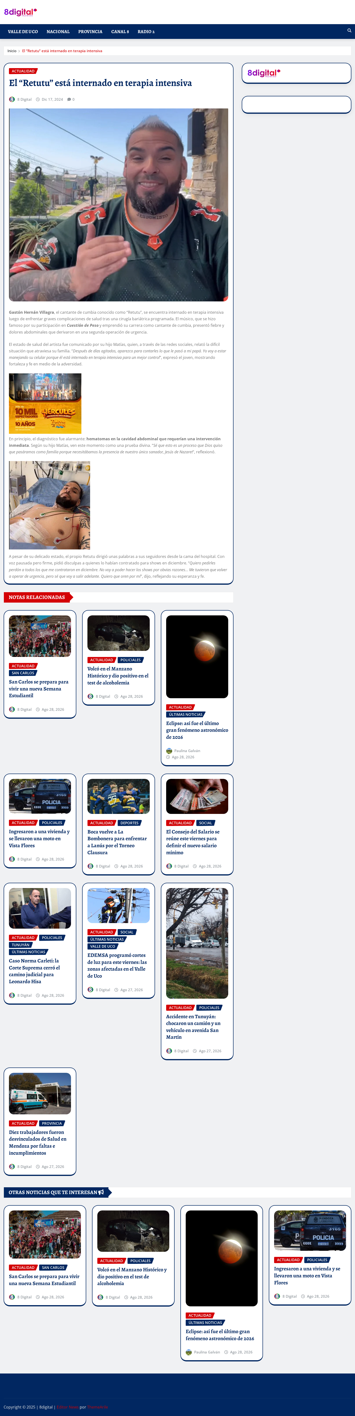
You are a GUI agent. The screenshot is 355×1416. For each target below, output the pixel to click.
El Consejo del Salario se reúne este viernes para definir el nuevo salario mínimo (193, 842)
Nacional (58, 31)
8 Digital (24, 99)
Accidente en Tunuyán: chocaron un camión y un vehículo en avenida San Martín (193, 1027)
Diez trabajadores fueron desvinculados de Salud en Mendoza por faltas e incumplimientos (37, 1143)
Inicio (11, 50)
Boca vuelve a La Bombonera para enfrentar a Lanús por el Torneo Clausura (117, 842)
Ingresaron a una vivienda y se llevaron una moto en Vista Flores (39, 838)
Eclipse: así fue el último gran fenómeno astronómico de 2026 (197, 730)
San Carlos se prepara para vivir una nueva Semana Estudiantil (39, 688)
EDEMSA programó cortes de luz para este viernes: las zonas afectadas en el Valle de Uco (117, 966)
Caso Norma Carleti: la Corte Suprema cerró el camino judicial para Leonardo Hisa (34, 971)
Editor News (68, 1407)
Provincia (90, 31)
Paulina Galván (187, 750)
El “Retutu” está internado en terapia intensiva (62, 50)
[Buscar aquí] (349, 30)
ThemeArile (97, 1407)
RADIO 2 (146, 31)
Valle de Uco (23, 31)
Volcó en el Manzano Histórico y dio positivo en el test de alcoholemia (118, 675)
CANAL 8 (120, 31)
